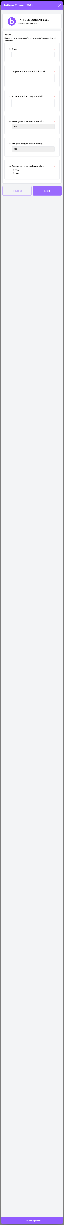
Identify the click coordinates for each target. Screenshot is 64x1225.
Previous (17, 190)
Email (14, 49)
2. (10, 71)
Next (47, 190)
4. (10, 121)
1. (10, 49)
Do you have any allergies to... (28, 166)
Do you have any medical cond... (29, 71)
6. (10, 166)
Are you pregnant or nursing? (27, 143)
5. (10, 143)
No (17, 173)
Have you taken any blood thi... (27, 96)
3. (10, 96)
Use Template (32, 1220)
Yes (17, 170)
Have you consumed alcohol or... (29, 121)
